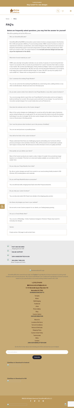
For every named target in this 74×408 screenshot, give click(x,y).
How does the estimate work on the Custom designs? (25, 107)
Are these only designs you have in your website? (24, 202)
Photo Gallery (37, 309)
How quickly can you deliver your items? (21, 151)
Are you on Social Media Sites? (18, 213)
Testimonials (37, 335)
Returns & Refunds (37, 327)
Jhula (37, 306)
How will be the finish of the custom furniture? (22, 135)
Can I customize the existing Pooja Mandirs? (22, 78)
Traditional (37, 303)
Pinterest (43, 401)
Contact (37, 340)
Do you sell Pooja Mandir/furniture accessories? (23, 179)
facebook (30, 401)
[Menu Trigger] (71, 11)
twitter (34, 401)
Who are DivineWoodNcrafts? (18, 36)
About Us (37, 319)
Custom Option (37, 314)
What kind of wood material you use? (20, 57)
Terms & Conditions (37, 325)
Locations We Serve (37, 322)
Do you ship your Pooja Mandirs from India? (22, 166)
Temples (37, 296)
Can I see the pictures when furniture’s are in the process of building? (29, 124)
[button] (2, 206)
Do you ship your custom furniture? (20, 191)
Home (7, 19)
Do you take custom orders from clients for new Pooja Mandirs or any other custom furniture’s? (37, 92)
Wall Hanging (37, 301)
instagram (39, 401)
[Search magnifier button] (58, 11)
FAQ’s (37, 338)
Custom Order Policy (37, 333)
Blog (37, 311)
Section (12, 227)
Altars (37, 298)
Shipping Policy (37, 330)
